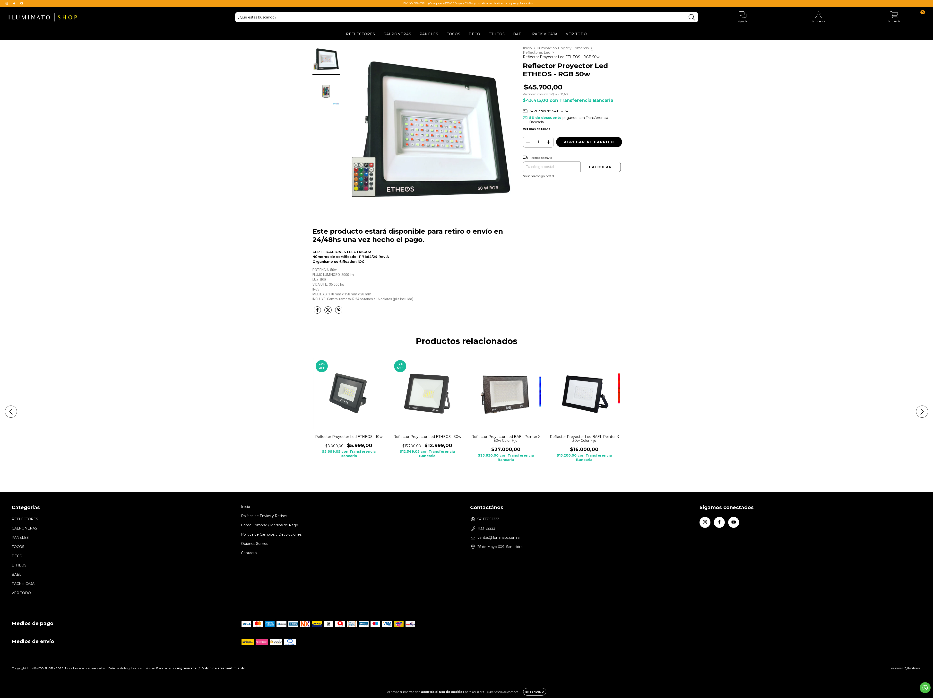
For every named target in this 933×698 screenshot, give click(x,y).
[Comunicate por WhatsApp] (925, 687)
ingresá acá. (187, 668)
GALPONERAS (397, 34)
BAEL (518, 34)
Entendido (534, 691)
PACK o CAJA (545, 34)
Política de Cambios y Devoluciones (271, 534)
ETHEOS (497, 34)
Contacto (249, 553)
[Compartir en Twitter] (328, 312)
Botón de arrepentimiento (223, 668)
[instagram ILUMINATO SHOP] (7, 3)
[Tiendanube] (906, 669)
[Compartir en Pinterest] (338, 312)
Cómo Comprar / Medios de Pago (269, 525)
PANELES (429, 34)
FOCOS (453, 34)
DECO (474, 34)
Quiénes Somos (254, 543)
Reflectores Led (536, 52)
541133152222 (488, 519)
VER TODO (576, 34)
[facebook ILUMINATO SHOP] (14, 3)
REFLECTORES (360, 34)
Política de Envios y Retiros (264, 516)
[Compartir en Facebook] (318, 312)
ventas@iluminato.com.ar (499, 537)
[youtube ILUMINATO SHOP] (21, 3)
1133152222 (486, 528)
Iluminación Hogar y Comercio (563, 48)
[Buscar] (692, 17)
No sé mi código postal (538, 176)
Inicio (527, 48)
